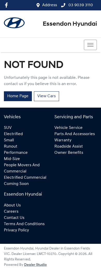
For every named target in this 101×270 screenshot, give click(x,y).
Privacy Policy (16, 230)
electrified (13, 134)
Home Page (17, 96)
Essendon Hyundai (70, 24)
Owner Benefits (68, 153)
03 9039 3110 (80, 5)
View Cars (46, 96)
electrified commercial (25, 178)
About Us (12, 205)
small (9, 140)
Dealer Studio (35, 265)
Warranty (62, 140)
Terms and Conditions (24, 224)
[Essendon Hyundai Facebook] (7, 5)
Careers (11, 212)
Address (49, 5)
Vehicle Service (68, 128)
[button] (90, 45)
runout (10, 146)
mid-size (12, 159)
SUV (8, 128)
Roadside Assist (68, 146)
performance (16, 153)
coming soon (16, 184)
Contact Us (14, 218)
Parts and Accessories (74, 134)
